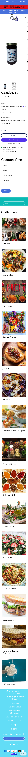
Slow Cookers (9, 589)
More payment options (14, 143)
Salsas (5, 400)
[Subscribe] (23, 203)
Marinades (8, 275)
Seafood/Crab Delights (14, 431)
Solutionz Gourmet (15, 756)
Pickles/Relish (9, 464)
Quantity (3, 109)
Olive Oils (7, 526)
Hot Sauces (8, 306)
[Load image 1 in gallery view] (5, 86)
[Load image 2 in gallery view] (14, 86)
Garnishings (8, 620)
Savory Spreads (10, 337)
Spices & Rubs (9, 495)
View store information (9, 151)
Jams (5, 368)
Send (6, 190)
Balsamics (7, 558)
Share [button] (4, 130)
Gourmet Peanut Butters (11, 652)
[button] (2, 17)
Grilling (6, 244)
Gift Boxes (8, 684)
